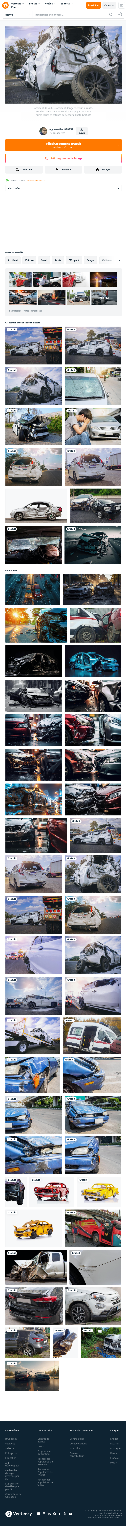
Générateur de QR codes (12, 1494)
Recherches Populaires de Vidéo (44, 1480)
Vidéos (49, 3)
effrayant (74, 258)
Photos (33, 3)
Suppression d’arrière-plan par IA (12, 1484)
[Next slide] (114, 259)
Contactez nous (76, 1441)
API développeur (12, 1462)
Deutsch (112, 1451)
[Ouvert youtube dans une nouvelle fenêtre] (70, 1512)
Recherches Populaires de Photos (44, 1470)
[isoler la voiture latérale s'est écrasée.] (36, 504)
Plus (13, 7)
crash (44, 258)
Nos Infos (73, 1446)
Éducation (10, 1456)
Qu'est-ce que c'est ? (35, 180)
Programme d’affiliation (43, 1451)
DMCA (40, 1444)
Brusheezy (11, 1437)
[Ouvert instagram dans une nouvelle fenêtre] (44, 1512)
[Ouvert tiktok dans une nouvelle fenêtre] (60, 1512)
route (58, 258)
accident (13, 258)
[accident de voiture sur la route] (95, 504)
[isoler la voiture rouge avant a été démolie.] (16, 1190)
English (112, 1437)
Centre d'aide (75, 1437)
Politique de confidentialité (106, 1513)
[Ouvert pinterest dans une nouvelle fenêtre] (54, 1512)
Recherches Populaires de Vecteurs (44, 1460)
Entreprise (11, 1451)
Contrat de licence (42, 1438)
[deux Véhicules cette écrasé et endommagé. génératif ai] (93, 694)
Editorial (65, 3)
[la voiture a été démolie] (36, 1265)
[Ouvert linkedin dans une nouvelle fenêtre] (49, 1512)
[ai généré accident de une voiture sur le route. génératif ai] (36, 623)
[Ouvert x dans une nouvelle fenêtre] (65, 1512)
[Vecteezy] (5, 5)
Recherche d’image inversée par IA (12, 1473)
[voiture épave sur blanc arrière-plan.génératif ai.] (51, 1190)
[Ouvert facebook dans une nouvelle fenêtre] (38, 1512)
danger (90, 258)
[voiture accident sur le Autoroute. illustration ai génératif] (92, 543)
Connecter (109, 5)
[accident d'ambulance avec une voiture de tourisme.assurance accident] (95, 623)
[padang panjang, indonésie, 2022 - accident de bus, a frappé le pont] (93, 1227)
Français (112, 1456)
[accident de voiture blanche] (33, 425)
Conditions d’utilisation (108, 1511)
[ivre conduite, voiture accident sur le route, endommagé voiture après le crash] (32, 1374)
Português (113, 1446)
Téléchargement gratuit (63, 145)
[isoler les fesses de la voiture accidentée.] (65, 1341)
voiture (29, 258)
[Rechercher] (111, 15)
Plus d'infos (14, 186)
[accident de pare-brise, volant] (33, 543)
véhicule (107, 258)
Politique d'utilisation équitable (101, 1515)
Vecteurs (16, 3)
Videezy (9, 1446)
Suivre (82, 133)
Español (112, 1441)
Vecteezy (10, 1441)
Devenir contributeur (75, 1453)
